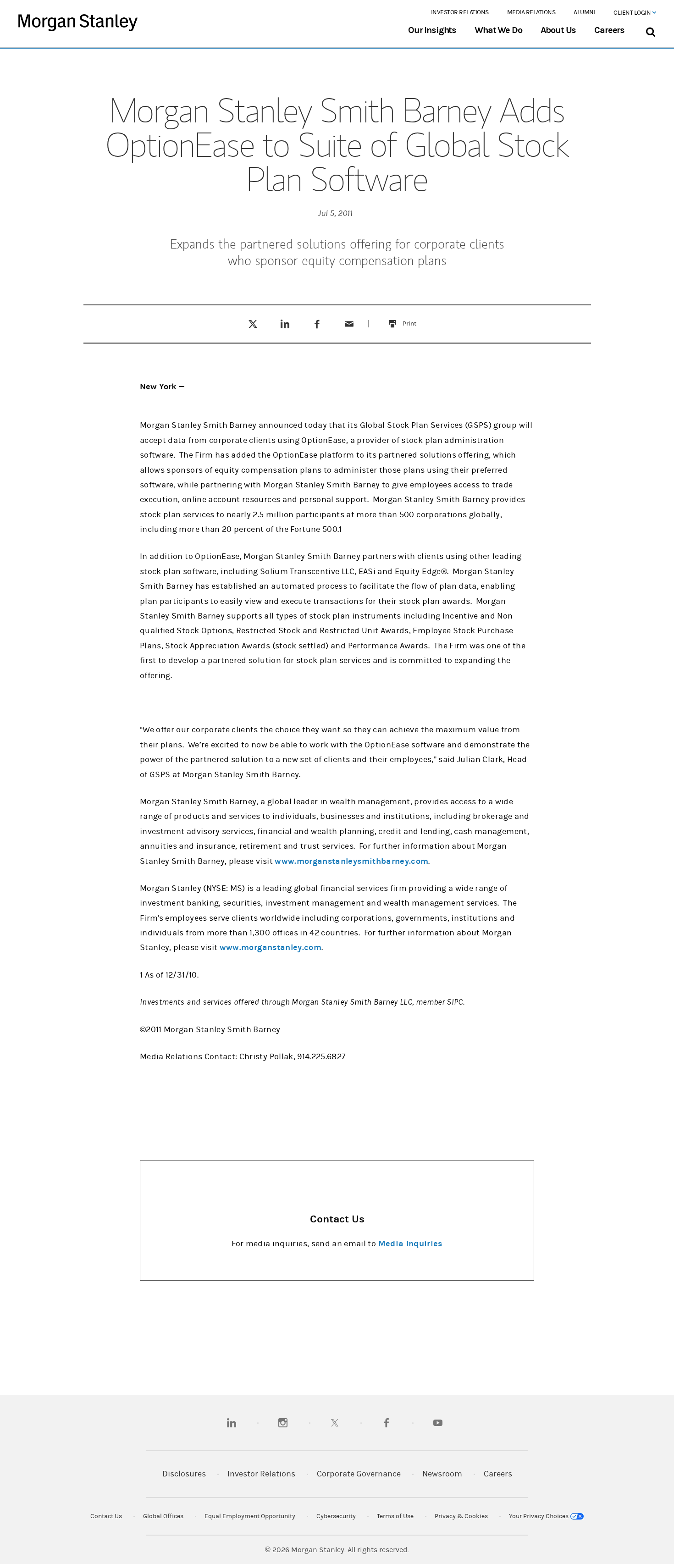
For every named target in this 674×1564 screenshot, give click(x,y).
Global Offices (163, 1516)
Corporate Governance (359, 1474)
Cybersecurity (336, 1516)
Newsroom (442, 1474)
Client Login (632, 13)
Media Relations (531, 12)
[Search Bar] (650, 30)
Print (415, 318)
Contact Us (106, 1516)
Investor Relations (460, 12)
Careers (609, 30)
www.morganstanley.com (270, 947)
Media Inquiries (410, 1244)
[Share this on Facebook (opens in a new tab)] (317, 323)
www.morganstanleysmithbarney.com (351, 861)
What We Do (498, 30)
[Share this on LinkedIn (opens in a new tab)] (285, 323)
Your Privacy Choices (539, 1516)
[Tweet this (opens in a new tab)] (252, 323)
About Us (558, 30)
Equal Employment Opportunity (249, 1516)
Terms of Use (395, 1516)
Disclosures (184, 1474)
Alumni (584, 12)
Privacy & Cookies (461, 1516)
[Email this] (349, 323)
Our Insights (432, 30)
